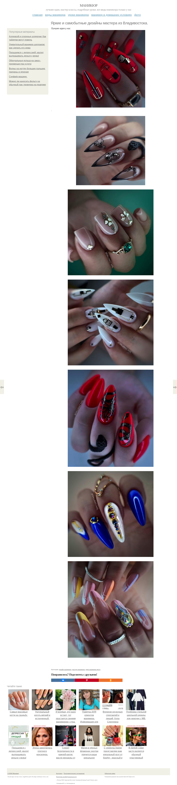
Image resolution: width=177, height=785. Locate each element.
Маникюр (88, 5)
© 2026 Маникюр (13, 773)
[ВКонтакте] (63, 680)
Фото (137, 15)
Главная (37, 15)
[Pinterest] (87, 680)
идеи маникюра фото (93, 669)
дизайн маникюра (65, 669)
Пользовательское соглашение (74, 773)
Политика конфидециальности (66, 777)
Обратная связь (110, 773)
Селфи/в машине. (18, 76)
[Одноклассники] (111, 680)
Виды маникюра (55, 15)
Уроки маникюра (78, 15)
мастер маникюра (78, 669)
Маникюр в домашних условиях (111, 15)
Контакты (59, 773)
